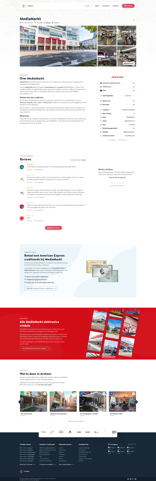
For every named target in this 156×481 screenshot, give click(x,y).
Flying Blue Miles (58, 268)
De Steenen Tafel (116, 414)
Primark (61, 456)
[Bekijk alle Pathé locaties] (42, 432)
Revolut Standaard (44, 454)
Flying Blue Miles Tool (85, 452)
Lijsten (97, 6)
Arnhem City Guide (45, 385)
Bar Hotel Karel (26, 414)
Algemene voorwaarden (85, 458)
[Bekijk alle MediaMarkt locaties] (117, 77)
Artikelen (116, 6)
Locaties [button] (87, 6)
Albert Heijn (62, 450)
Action (61, 458)
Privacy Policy (82, 456)
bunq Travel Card (44, 458)
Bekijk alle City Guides (26, 464)
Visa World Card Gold (45, 461)
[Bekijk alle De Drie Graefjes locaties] (86, 432)
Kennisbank (82, 450)
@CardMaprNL (132, 444)
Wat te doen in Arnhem (75, 421)
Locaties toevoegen (84, 448)
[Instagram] (133, 479)
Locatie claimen (122, 140)
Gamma (61, 452)
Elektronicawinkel (128, 110)
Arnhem (48, 22)
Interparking (62, 461)
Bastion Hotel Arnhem (59, 414)
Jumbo (61, 448)
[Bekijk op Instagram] (112, 448)
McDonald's (62, 454)
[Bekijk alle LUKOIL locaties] (68, 432)
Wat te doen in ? (26, 448)
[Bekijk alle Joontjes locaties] (77, 432)
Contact (81, 461)
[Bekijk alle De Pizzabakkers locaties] (112, 432)
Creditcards (106, 6)
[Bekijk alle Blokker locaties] (104, 432)
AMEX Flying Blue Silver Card (47, 450)
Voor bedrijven (83, 454)
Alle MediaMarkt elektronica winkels (34, 348)
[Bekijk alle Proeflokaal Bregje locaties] (50, 432)
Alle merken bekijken (65, 464)
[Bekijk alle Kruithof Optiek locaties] (95, 432)
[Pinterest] (130, 479)
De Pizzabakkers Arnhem (89, 414)
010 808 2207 (130, 136)
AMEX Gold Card (44, 452)
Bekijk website (128, 132)
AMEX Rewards (29, 270)
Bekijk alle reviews (53, 228)
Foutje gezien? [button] (112, 140)
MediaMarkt (131, 117)
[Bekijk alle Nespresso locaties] (59, 432)
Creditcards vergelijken (46, 464)
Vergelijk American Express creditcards (40, 288)
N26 (40, 456)
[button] (128, 5)
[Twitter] (128, 479)
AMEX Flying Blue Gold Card (47, 448)
